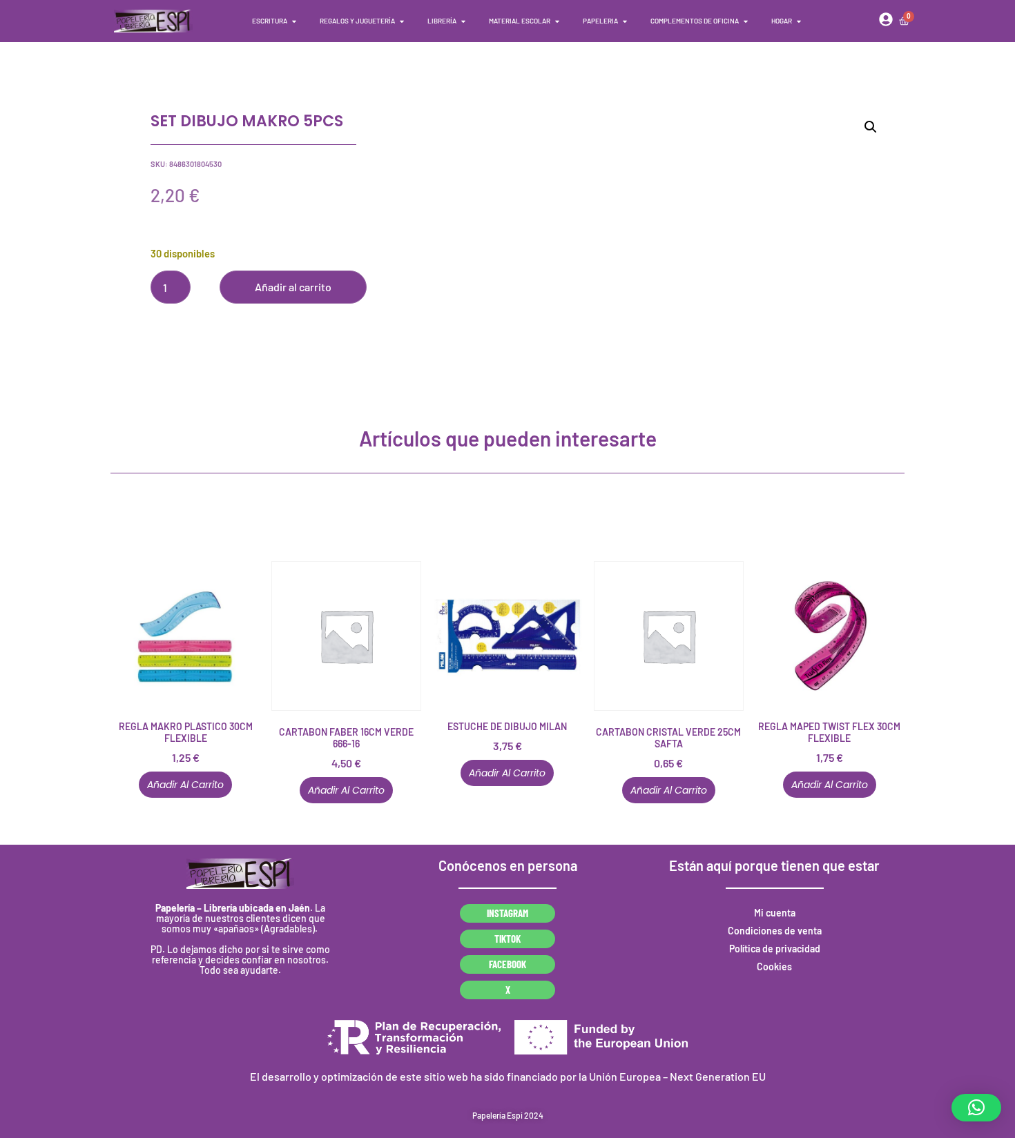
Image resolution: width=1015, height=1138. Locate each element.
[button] (870, 127)
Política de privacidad (774, 948)
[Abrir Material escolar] (557, 21)
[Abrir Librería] (463, 21)
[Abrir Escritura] (294, 21)
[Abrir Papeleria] (624, 21)
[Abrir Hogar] (798, 21)
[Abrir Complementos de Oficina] (745, 21)
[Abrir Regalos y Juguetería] (401, 21)
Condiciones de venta (775, 930)
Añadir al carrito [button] (185, 785)
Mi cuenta (774, 913)
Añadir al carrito (293, 286)
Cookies (774, 966)
